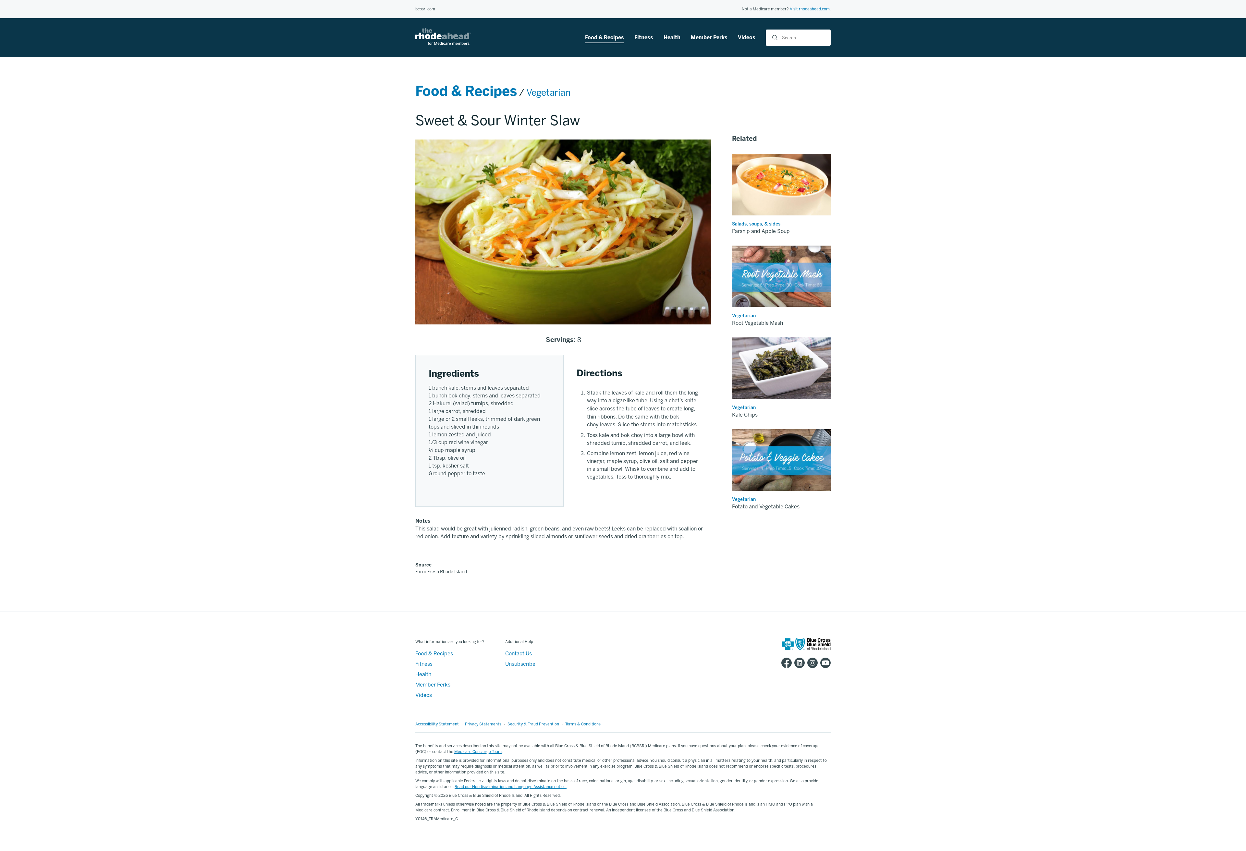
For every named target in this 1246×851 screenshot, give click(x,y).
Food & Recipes (604, 37)
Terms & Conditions (583, 724)
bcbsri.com (425, 9)
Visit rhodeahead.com (810, 9)
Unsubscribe (520, 664)
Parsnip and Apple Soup (761, 231)
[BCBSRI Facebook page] (785, 663)
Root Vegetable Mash (757, 323)
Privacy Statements (483, 724)
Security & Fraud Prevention (533, 724)
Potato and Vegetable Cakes (766, 507)
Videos (746, 37)
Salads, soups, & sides (756, 224)
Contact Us (518, 653)
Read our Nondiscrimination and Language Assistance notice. (511, 786)
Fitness (643, 37)
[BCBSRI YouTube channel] (824, 663)
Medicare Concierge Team (478, 751)
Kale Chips (745, 415)
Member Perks (709, 37)
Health (672, 37)
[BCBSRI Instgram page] (811, 663)
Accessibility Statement (437, 724)
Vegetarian (548, 92)
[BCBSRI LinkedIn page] (798, 663)
